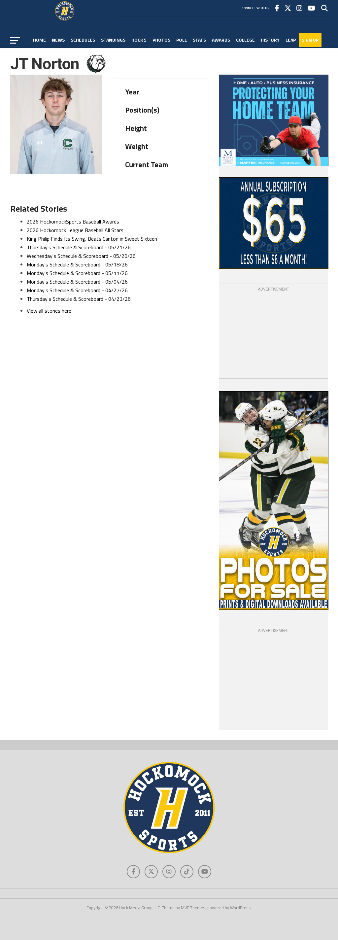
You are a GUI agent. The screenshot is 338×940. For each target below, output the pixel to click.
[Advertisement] (273, 334)
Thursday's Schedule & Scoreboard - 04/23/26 (79, 299)
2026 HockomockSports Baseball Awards (73, 222)
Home (39, 39)
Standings (113, 39)
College (245, 39)
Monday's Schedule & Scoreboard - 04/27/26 (77, 290)
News (58, 39)
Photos (161, 39)
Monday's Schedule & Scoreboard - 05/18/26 (77, 264)
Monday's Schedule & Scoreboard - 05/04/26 (77, 282)
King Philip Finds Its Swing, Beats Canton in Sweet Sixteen (92, 239)
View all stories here (49, 311)
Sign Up (310, 39)
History (270, 39)
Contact (77, 53)
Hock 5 (139, 39)
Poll (181, 39)
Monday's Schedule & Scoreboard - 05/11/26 (77, 273)
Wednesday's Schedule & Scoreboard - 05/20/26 (81, 256)
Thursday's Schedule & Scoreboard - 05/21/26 (79, 247)
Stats (199, 39)
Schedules (83, 39)
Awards (221, 39)
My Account (47, 53)
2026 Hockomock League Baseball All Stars (75, 230)
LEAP (291, 39)
